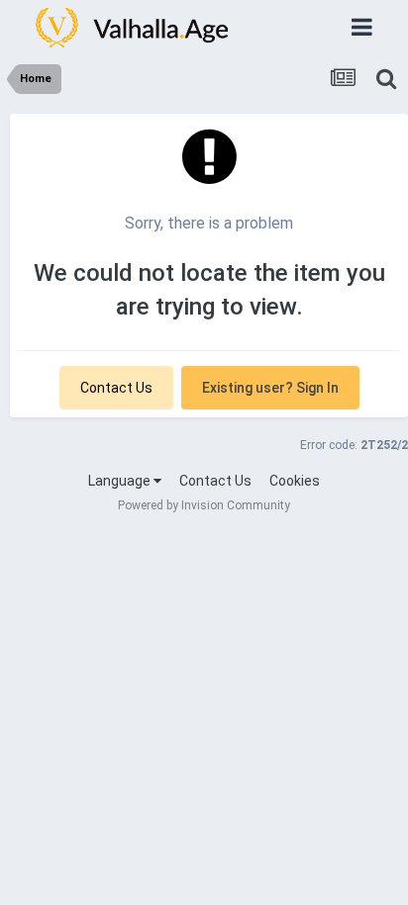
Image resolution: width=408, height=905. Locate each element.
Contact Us (116, 388)
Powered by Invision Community (204, 505)
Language (120, 481)
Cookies (294, 481)
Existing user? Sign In (270, 388)
